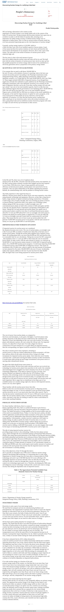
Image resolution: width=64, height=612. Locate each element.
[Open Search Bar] (59, 2)
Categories (36, 2)
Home (27, 2)
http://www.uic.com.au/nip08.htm (13, 303)
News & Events (49, 2)
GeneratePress (38, 610)
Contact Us (55, 2)
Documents (43, 2)
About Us (31, 2)
